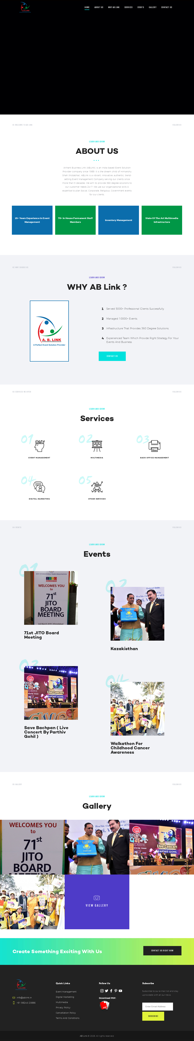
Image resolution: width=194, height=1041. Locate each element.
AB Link (83, 1036)
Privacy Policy (63, 1007)
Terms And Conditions (67, 1018)
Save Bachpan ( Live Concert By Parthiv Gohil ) (46, 732)
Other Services (97, 499)
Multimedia (97, 458)
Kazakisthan (124, 649)
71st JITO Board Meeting (41, 635)
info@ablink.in (24, 997)
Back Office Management (154, 458)
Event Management (39, 458)
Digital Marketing (39, 499)
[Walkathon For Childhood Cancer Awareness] (32, 902)
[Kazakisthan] (97, 847)
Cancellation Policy (66, 1013)
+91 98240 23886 (26, 1003)
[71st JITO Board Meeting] (32, 847)
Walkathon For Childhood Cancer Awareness (130, 747)
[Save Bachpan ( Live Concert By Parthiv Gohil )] (161, 847)
